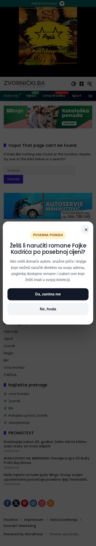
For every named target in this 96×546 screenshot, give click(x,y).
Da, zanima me (48, 294)
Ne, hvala (48, 309)
